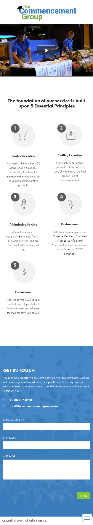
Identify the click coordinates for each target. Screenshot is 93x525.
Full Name (11, 438)
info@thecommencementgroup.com (33, 406)
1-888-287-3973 (20, 400)
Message (9, 456)
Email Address (13, 420)
